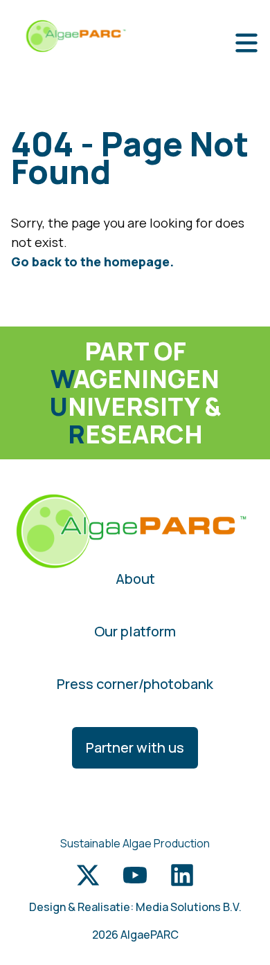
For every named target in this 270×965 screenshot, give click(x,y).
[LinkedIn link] (182, 875)
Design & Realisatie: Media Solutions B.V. (135, 907)
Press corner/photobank (135, 683)
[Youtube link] (135, 875)
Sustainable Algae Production (135, 843)
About (135, 578)
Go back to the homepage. (92, 261)
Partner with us (135, 747)
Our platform (135, 631)
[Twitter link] (87, 875)
